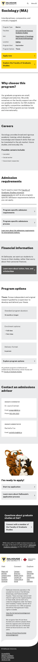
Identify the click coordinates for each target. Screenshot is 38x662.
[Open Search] (27, 3)
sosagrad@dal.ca (14, 410)
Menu (33, 3)
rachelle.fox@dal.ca (15, 432)
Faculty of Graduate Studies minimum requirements (15, 192)
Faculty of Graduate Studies (13, 372)
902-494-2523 (14, 413)
